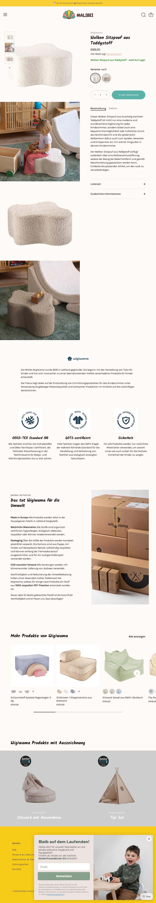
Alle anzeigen (137, 636)
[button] (19, 673)
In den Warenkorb (128, 94)
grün (105, 691)
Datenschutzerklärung (56, 894)
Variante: (98, 69)
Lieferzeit (95, 184)
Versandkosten (114, 53)
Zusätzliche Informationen (105, 193)
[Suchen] (143, 15)
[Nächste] (9, 67)
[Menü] (5, 14)
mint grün (27, 691)
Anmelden (64, 876)
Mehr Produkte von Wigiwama (39, 636)
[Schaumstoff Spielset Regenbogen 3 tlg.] (32, 665)
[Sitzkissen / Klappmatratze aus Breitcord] (78, 665)
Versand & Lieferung (23, 854)
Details (113, 108)
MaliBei (22, 891)
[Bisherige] (9, 27)
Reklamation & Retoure (25, 859)
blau (13, 691)
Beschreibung (98, 108)
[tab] (99, 108)
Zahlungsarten (20, 864)
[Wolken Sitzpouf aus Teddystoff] (9, 36)
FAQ (14, 849)
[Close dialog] (149, 838)
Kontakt (16, 869)
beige (106, 78)
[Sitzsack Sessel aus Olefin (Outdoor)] (124, 665)
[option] (9, 37)
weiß (95, 78)
